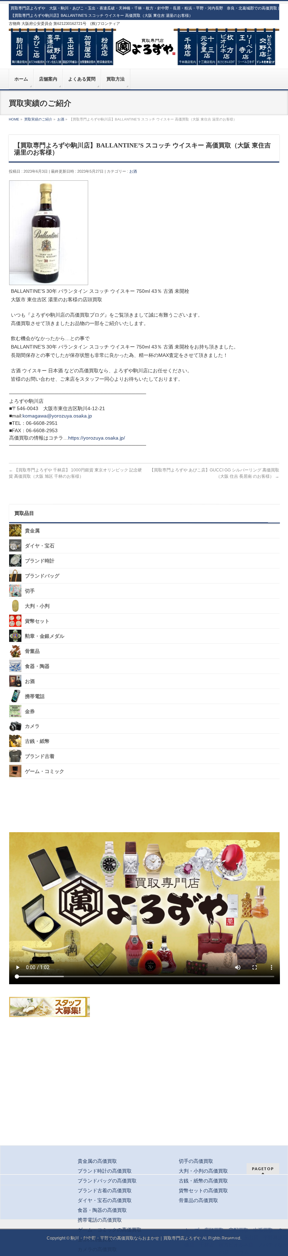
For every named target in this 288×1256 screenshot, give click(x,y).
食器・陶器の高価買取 (102, 1210)
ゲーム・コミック (44, 771)
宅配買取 (238, 1230)
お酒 (133, 171)
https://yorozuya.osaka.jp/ (96, 438)
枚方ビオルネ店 (236, 1245)
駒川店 (206, 1237)
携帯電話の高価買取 (100, 1220)
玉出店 (250, 1237)
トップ (191, 1230)
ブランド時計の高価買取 (105, 1171)
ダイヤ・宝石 (39, 545)
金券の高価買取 (95, 1239)
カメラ (32, 726)
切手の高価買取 (196, 1161)
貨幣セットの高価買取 (203, 1190)
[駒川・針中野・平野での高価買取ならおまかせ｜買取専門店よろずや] (144, 57)
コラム (241, 1252)
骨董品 (32, 651)
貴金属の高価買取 (97, 1161)
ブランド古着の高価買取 (105, 1190)
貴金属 (32, 530)
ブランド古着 (39, 756)
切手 (30, 591)
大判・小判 (37, 606)
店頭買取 (214, 1230)
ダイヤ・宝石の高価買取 (105, 1200)
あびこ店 (228, 1237)
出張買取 (263, 1230)
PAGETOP (263, 1168)
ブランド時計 (39, 561)
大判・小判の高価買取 (203, 1171)
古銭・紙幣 (37, 741)
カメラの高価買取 (97, 1249)
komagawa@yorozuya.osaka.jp (57, 416)
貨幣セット (37, 621)
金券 (30, 711)
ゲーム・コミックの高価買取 (110, 1230)
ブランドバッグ (42, 576)
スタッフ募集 (49, 1007)
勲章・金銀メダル (44, 636)
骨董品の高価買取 (198, 1200)
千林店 (206, 1245)
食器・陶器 (37, 666)
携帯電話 (35, 696)
